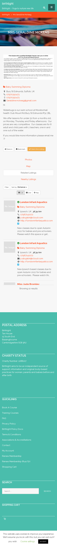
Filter (7, 187)
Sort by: (18, 187)
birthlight (6, 15)
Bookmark (21, 149)
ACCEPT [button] (43, 541)
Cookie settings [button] (27, 541)
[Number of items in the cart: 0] (4, 518)
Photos (28, 159)
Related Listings (28, 173)
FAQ (4, 418)
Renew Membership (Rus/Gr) (16, 461)
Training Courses (10, 413)
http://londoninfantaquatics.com (36, 220)
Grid (29, 193)
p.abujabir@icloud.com (31, 217)
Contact (6, 445)
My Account (8, 450)
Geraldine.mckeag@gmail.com (21, 100)
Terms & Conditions (11, 434)
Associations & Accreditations (16, 440)
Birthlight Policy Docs (12, 429)
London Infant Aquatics (33, 202)
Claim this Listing (37, 149)
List (21, 193)
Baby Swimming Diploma (17, 87)
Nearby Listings (28, 179)
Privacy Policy (9, 423)
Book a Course (9, 407)
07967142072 (26, 214)
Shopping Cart (9, 467)
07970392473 (13, 94)
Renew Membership (11, 456)
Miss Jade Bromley (28, 284)
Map (28, 166)
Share (8, 149)
